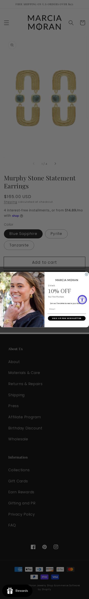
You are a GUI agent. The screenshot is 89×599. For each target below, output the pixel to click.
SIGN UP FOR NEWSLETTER (67, 318)
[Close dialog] (86, 274)
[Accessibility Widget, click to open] (82, 299)
